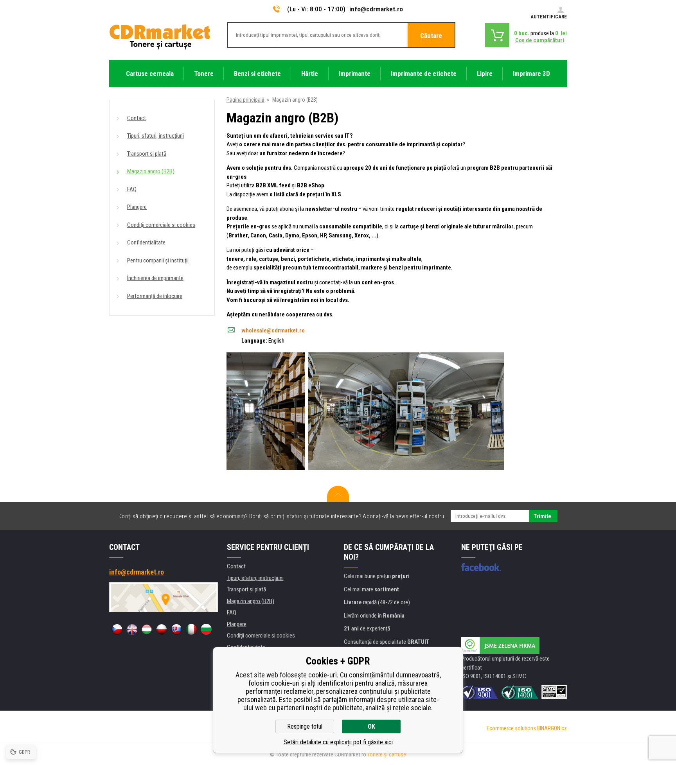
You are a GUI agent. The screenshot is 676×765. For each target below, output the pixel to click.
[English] (131, 629)
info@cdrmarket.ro (376, 9)
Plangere (137, 206)
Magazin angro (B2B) (150, 171)
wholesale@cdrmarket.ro (273, 330)
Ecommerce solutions (511, 728)
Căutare (431, 36)
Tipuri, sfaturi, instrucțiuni (155, 135)
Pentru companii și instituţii (158, 260)
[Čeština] (116, 629)
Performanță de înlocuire (154, 296)
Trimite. (543, 516)
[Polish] (161, 629)
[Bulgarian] (206, 629)
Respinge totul (304, 726)
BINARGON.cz (552, 728)
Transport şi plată (146, 153)
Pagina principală (245, 100)
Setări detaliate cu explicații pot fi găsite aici (338, 742)
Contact (136, 118)
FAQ (132, 189)
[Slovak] (176, 629)
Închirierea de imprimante (155, 278)
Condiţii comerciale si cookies (161, 224)
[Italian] (191, 629)
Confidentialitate (146, 242)
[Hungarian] (146, 629)
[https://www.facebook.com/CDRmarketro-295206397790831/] (481, 567)
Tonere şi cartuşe (386, 754)
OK (371, 726)
